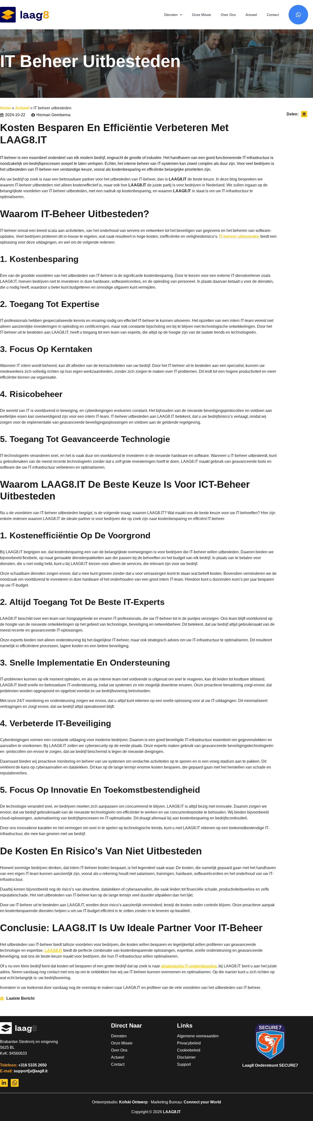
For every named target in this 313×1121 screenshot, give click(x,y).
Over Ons (228, 15)
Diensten (171, 15)
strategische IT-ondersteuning (189, 966)
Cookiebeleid (188, 1050)
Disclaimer (186, 1057)
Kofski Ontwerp (133, 1102)
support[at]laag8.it (30, 1071)
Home (5, 108)
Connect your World (202, 1102)
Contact (273, 15)
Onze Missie (201, 15)
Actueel (251, 15)
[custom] (298, 14)
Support (184, 1064)
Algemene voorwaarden (190, 1036)
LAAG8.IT (53, 950)
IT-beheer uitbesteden (239, 236)
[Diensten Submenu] (182, 14)
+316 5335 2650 (32, 1065)
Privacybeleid (189, 1043)
